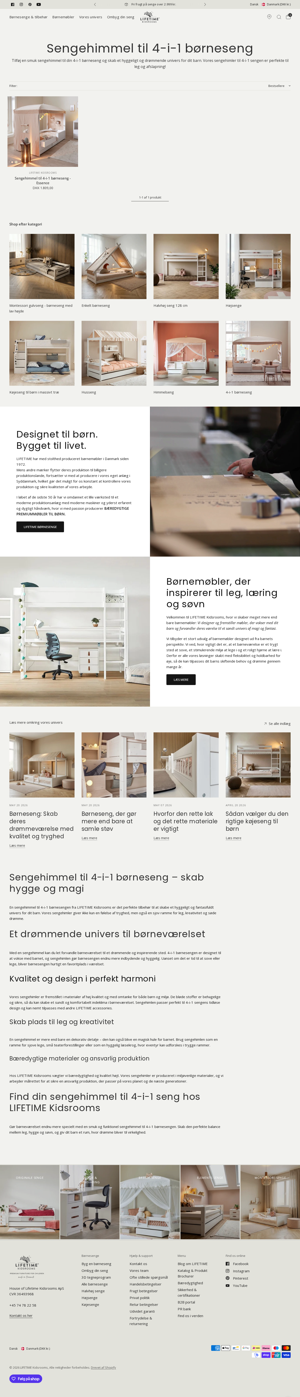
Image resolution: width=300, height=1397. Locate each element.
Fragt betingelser (144, 1290)
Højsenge (234, 305)
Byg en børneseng (96, 1263)
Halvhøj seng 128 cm (171, 305)
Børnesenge (90, 1255)
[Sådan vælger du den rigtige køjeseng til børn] (258, 765)
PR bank (184, 1309)
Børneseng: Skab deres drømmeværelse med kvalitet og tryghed (41, 825)
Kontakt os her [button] (21, 1315)
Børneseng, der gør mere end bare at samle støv (109, 821)
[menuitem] (29, 17)
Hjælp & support (141, 1255)
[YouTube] (38, 4)
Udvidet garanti (142, 1311)
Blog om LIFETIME (193, 1263)
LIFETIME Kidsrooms (42, 172)
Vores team (139, 1270)
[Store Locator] (269, 17)
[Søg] (279, 17)
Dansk (254, 4)
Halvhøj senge (93, 1290)
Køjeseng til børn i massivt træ (34, 392)
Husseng (89, 392)
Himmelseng (164, 392)
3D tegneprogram (96, 1277)
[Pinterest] (30, 4)
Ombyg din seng (121, 17)
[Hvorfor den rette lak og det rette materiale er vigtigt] (186, 765)
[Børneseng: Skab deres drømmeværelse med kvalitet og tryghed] (42, 765)
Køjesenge (90, 1304)
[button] (40, 526)
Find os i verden (190, 1315)
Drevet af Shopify (103, 1367)
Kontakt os (138, 1263)
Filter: (13, 86)
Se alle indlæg (280, 723)
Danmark (279, 4)
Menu (182, 1255)
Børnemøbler (63, 17)
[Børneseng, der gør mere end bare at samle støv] (114, 765)
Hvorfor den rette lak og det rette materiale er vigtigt (186, 821)
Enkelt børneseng (96, 305)
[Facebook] (12, 4)
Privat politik (140, 1297)
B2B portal (186, 1302)
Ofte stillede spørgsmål (149, 1277)
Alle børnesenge (95, 1284)
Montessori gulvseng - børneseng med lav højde (40, 308)
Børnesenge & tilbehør (28, 17)
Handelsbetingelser (145, 1284)
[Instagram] (21, 4)
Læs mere (17, 845)
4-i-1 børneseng (239, 392)
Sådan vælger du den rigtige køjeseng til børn (257, 821)
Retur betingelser (144, 1304)
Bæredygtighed (190, 1283)
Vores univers (90, 17)
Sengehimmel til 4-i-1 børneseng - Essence (43, 180)
